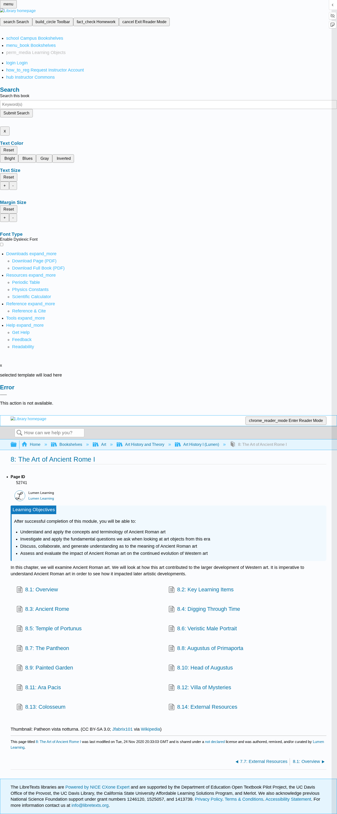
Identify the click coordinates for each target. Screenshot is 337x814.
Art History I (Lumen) (201, 444)
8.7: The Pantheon (47, 648)
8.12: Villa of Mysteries (204, 687)
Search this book (14, 96)
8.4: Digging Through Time (208, 609)
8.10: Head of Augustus (205, 668)
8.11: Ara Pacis (43, 687)
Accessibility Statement (288, 799)
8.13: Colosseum (45, 707)
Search (19, 433)
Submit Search (16, 113)
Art (103, 444)
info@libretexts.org (89, 805)
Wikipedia (150, 729)
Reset (8, 150)
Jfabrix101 (122, 729)
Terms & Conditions (244, 799)
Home (35, 444)
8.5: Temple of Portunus (53, 628)
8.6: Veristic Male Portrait (207, 628)
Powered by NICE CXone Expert (98, 787)
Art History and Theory (144, 444)
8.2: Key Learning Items (205, 589)
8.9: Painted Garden (49, 668)
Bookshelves (70, 444)
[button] (22, 339)
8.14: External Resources (207, 707)
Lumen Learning (41, 498)
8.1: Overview (41, 589)
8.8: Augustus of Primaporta (210, 648)
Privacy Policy (208, 799)
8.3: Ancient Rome (47, 609)
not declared (215, 742)
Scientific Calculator (31, 296)
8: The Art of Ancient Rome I (58, 742)
